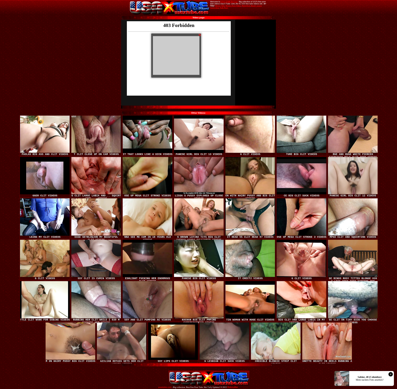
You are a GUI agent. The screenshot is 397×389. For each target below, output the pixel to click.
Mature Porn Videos (233, 6)
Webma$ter (232, 387)
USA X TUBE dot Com (229, 2)
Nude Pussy (224, 8)
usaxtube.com (165, 387)
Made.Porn (246, 6)
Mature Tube (220, 6)
